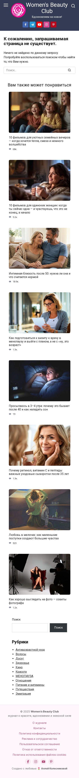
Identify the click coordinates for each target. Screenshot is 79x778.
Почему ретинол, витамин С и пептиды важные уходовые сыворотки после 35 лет (39, 472)
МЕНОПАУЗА (24, 676)
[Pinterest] (51, 761)
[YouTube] (43, 761)
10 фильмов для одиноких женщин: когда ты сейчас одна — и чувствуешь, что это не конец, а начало (38, 209)
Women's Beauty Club (47, 7)
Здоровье (22, 663)
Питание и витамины (30, 685)
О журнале (39, 722)
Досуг (20, 658)
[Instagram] (36, 761)
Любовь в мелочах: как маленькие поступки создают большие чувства (34, 536)
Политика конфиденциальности (39, 733)
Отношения (23, 680)
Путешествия (25, 689)
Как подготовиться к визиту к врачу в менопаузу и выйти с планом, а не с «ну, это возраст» (39, 341)
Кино (19, 667)
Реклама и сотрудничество (39, 738)
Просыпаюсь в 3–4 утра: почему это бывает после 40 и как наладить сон (39, 407)
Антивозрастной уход (30, 649)
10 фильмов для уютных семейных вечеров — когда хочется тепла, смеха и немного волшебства (39, 141)
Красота (21, 671)
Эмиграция (23, 693)
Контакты (39, 728)
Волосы (21, 654)
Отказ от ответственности (39, 749)
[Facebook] (28, 761)
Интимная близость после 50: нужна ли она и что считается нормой (39, 275)
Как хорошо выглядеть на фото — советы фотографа (38, 601)
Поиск (16, 619)
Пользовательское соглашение (39, 744)
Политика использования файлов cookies (39, 754)
